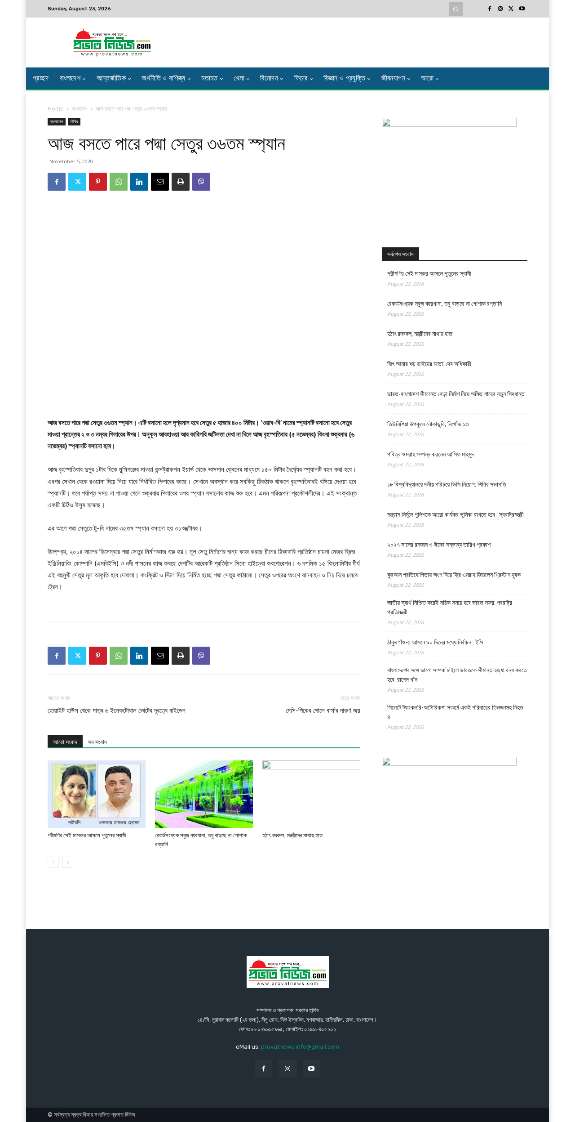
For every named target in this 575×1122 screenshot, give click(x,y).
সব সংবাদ (97, 742)
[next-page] (67, 862)
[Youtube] (522, 9)
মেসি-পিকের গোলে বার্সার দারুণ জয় (323, 710)
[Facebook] (489, 9)
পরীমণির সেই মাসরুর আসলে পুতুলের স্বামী (87, 835)
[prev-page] (53, 862)
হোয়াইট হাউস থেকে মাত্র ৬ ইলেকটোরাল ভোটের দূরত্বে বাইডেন (117, 710)
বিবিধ (74, 121)
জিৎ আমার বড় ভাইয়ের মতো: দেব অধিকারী (429, 363)
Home (55, 108)
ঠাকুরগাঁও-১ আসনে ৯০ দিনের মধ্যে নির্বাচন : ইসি (435, 642)
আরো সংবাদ (65, 742)
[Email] (160, 182)
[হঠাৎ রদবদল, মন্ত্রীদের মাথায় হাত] (311, 794)
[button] (456, 9)
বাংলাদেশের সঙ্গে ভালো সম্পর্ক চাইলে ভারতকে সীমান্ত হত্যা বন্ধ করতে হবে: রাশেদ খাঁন (457, 674)
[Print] (181, 182)
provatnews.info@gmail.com (300, 1046)
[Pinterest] (98, 182)
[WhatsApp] (119, 182)
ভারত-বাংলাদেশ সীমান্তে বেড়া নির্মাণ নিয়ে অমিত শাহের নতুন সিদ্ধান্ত (456, 394)
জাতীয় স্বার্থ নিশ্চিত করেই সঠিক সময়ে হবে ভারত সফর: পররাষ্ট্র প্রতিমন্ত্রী (449, 607)
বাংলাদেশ (79, 108)
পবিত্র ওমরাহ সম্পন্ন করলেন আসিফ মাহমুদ (430, 454)
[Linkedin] (139, 182)
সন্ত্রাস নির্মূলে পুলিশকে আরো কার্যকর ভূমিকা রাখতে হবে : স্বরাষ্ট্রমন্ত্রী (455, 514)
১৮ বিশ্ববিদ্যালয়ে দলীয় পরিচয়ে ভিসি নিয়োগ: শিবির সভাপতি (446, 484)
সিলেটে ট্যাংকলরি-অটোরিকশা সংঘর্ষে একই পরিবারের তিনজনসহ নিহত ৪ (455, 712)
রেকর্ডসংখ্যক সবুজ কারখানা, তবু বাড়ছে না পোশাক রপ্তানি (444, 303)
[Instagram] (500, 9)
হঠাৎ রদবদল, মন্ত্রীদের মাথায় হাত (292, 835)
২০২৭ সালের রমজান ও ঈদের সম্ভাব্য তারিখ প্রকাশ (439, 544)
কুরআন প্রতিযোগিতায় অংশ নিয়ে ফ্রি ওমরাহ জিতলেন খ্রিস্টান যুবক (454, 574)
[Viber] (201, 182)
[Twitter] (511, 9)
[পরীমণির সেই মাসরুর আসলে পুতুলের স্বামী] (97, 794)
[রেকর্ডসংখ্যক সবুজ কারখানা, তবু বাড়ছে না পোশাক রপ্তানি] (204, 794)
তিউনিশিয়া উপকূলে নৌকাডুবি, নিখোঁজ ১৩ (428, 424)
